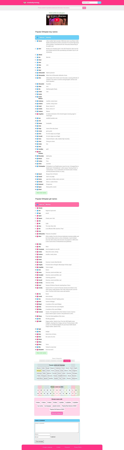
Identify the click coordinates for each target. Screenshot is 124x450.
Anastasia (41, 249)
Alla (40, 246)
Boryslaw (41, 156)
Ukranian (69, 378)
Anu (40, 293)
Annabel (41, 275)
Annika (40, 287)
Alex (40, 78)
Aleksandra (42, 233)
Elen (40, 334)
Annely (40, 282)
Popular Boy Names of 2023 (69, 406)
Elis (40, 347)
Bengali (47, 368)
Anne (40, 277)
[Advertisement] (27, 31)
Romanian (50, 375)
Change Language (47, 447)
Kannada (54, 373)
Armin (40, 131)
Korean (59, 373)
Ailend (40, 54)
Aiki (40, 221)
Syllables (53, 360)
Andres (41, 103)
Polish (38, 375)
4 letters (44, 402)
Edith (40, 321)
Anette (40, 262)
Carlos (40, 161)
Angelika (41, 267)
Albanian (39, 368)
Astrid (40, 296)
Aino (40, 226)
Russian (55, 375)
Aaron (40, 41)
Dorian (40, 181)
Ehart (40, 189)
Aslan (40, 144)
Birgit (40, 304)
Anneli (40, 280)
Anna (40, 272)
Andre (40, 94)
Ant (39, 118)
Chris (40, 163)
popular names (56, 406)
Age (40, 213)
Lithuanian (69, 373)
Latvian (63, 373)
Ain (39, 57)
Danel (40, 174)
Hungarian (74, 370)
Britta (40, 309)
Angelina (41, 114)
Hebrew (66, 370)
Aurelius (41, 149)
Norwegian (74, 373)
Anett (40, 259)
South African (40, 378)
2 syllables (68, 402)
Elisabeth (41, 349)
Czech (63, 368)
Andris (40, 108)
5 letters (49, 402)
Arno (40, 133)
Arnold (40, 136)
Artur (40, 141)
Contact (58, 447)
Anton (40, 123)
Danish (67, 368)
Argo (40, 128)
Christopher (42, 166)
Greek (61, 370)
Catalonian (58, 368)
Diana (40, 316)
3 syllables (75, 402)
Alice (40, 236)
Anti (40, 120)
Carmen (41, 311)
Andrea (41, 254)
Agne (40, 215)
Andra (40, 251)
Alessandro (42, 75)
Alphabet (42, 360)
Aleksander (42, 72)
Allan (40, 86)
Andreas (41, 101)
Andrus (41, 111)
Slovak (69, 375)
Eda (40, 318)
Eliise (40, 342)
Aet (39, 210)
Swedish (56, 378)
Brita (40, 306)
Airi (39, 228)
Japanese (49, 373)
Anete (40, 257)
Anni (40, 285)
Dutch (71, 368)
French (52, 370)
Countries (59, 360)
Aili (39, 223)
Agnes (40, 218)
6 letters (55, 402)
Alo (39, 89)
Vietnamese (74, 378)
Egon (40, 186)
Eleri (40, 336)
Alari (40, 70)
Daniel (40, 176)
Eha (40, 331)
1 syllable (61, 402)
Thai (60, 378)
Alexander (41, 84)
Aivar (40, 59)
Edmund (41, 184)
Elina (40, 344)
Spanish (46, 378)
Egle (40, 329)
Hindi (70, 370)
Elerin (40, 339)
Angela (40, 264)
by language (48, 406)
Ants (40, 126)
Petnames (67, 447)
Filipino (43, 370)
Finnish (48, 370)
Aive (40, 231)
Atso (40, 146)
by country (40, 406)
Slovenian (74, 375)
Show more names (41, 192)
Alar (40, 67)
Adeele (40, 208)
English (75, 368)
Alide (40, 244)
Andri (40, 106)
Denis (40, 179)
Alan (40, 65)
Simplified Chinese (62, 375)
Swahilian (51, 378)
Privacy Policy (77, 447)
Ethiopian (39, 370)
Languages (67, 360)
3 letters (38, 402)
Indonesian (39, 373)
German (57, 370)
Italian (44, 373)
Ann (40, 269)
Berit (40, 301)
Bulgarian (52, 368)
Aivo (40, 62)
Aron (40, 138)
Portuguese (44, 375)
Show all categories (57, 413)
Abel (40, 48)
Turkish (64, 378)
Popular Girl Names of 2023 (57, 409)
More (72, 360)
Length (48, 360)
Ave (40, 299)
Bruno (40, 158)
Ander (40, 91)
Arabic (43, 368)
